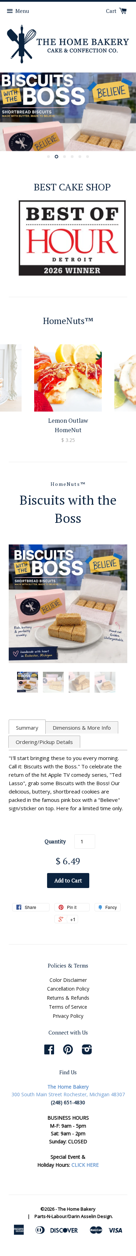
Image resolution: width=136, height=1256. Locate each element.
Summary (27, 727)
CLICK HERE (85, 1164)
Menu (22, 10)
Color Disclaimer (68, 980)
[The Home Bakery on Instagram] (87, 1051)
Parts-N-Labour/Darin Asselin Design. (74, 1216)
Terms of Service (68, 1006)
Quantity (55, 841)
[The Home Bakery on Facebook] (49, 1051)
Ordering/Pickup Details (44, 741)
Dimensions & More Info (82, 727)
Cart (112, 10)
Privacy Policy (68, 1016)
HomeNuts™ (68, 484)
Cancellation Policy (68, 988)
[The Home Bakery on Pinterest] (68, 1051)
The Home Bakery (77, 1209)
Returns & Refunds (68, 997)
